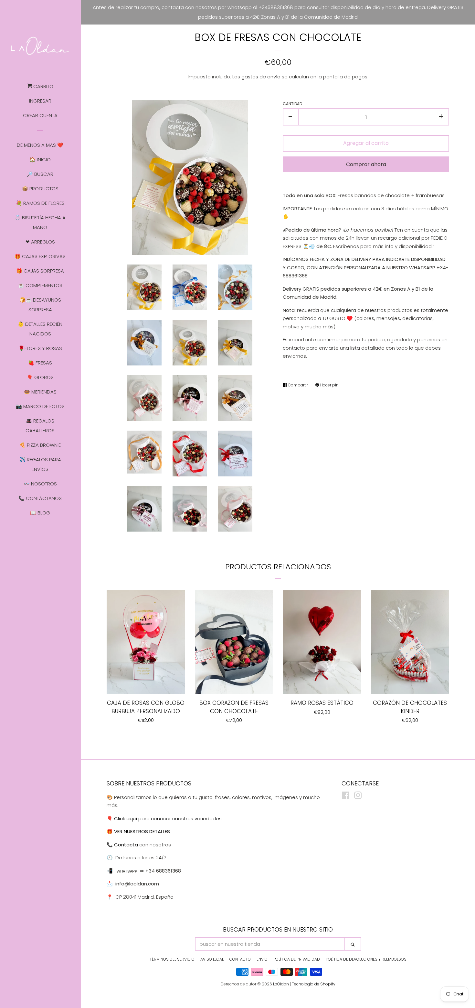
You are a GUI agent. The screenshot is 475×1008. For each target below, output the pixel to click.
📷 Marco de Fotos (40, 406)
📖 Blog (40, 512)
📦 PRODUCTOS (40, 188)
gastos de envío (260, 76)
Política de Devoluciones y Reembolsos (366, 959)
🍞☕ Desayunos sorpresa (40, 304)
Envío (262, 959)
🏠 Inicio (40, 159)
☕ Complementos (40, 285)
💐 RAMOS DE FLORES (40, 203)
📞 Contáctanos (40, 498)
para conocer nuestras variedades (168, 818)
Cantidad (292, 103)
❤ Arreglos (40, 241)
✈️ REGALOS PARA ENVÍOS (40, 464)
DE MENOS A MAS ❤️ (40, 145)
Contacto (240, 959)
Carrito (42, 86)
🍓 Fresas (40, 362)
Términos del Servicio (172, 959)
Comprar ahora (366, 164)
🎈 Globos (40, 377)
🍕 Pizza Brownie (40, 445)
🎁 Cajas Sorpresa (40, 270)
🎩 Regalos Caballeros (40, 425)
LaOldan (281, 984)
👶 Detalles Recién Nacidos (40, 329)
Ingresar (40, 100)
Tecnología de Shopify (313, 984)
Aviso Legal (212, 959)
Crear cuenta (40, 115)
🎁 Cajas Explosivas (40, 256)
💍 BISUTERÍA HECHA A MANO (40, 222)
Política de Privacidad (296, 959)
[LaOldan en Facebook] (346, 796)
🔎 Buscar (40, 174)
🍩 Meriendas (40, 391)
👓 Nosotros (40, 483)
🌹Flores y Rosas (40, 348)
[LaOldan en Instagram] (358, 796)
